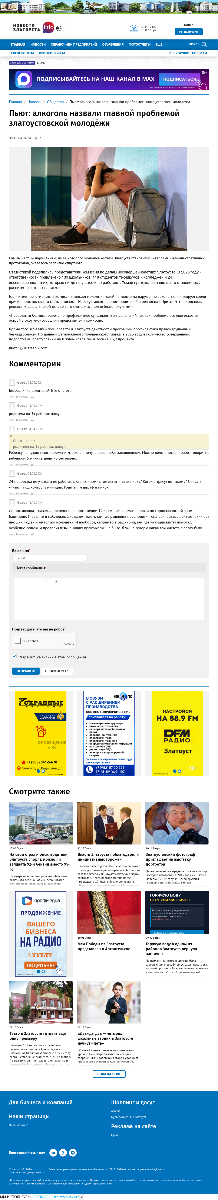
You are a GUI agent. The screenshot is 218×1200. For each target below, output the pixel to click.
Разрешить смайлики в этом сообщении (52, 657)
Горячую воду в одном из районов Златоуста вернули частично (171, 949)
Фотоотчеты (140, 44)
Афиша (115, 1111)
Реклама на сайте (133, 1126)
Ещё (159, 44)
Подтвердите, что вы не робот (39, 629)
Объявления (113, 44)
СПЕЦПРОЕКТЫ (22, 53)
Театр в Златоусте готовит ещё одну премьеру (38, 1036)
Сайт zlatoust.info (22, 62)
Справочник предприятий (74, 44)
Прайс (115, 1135)
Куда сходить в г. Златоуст (128, 1117)
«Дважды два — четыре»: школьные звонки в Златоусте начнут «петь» (105, 1038)
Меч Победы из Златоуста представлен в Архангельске (104, 946)
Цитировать (22, 396)
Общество (55, 101)
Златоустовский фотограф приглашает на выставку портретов (170, 859)
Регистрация (188, 32)
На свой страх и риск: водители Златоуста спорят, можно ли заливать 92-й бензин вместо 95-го (40, 862)
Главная (18, 44)
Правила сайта (18, 1125)
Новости (38, 44)
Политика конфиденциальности (26, 1172)
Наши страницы (29, 1116)
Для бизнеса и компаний (41, 1102)
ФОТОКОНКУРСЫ (52, 53)
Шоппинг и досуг (133, 1102)
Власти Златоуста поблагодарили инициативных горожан (108, 857)
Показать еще (109, 1074)
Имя (11, 396)
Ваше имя (21, 550)
